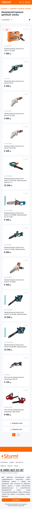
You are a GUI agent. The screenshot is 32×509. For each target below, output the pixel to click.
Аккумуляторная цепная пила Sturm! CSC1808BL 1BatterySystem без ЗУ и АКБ (15, 215)
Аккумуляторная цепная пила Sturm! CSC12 (14, 82)
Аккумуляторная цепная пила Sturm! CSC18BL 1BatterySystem (14, 248)
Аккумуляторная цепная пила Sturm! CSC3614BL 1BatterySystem (15, 313)
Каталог (4, 8)
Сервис (11, 462)
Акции (16, 466)
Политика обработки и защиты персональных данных (16, 504)
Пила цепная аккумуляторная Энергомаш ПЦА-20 (14, 378)
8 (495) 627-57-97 (12, 470)
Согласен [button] (16, 500)
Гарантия (3, 466)
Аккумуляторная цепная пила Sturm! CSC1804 (14, 49)
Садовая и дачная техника (20, 8)
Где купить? (19, 462)
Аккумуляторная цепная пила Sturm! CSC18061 (14, 281)
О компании (4, 462)
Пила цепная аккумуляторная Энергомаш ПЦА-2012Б (14, 410)
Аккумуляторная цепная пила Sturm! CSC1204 (14, 114)
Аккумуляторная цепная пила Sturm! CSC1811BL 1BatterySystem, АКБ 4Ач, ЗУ (15, 180)
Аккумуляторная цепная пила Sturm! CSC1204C (14, 147)
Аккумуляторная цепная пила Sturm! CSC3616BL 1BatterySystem (15, 346)
